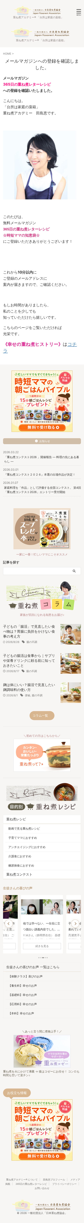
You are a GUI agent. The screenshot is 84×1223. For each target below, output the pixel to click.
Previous (9, 924)
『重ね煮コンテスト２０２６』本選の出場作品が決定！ (39, 474)
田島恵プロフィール (54, 1179)
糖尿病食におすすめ (21, 865)
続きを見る (42, 946)
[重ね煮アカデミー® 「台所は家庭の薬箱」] (38, 12)
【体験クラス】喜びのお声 (25, 976)
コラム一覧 (40, 715)
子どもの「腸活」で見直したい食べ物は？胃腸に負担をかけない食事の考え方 (29, 631)
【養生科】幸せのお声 (22, 985)
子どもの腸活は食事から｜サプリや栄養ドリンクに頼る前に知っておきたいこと (29, 661)
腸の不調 (32, 642)
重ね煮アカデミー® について (22, 1179)
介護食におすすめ (19, 856)
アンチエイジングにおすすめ (26, 847)
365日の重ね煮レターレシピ (31, 1183)
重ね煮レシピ (16, 819)
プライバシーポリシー (64, 1183)
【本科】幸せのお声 (21, 1013)
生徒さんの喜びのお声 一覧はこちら (33, 967)
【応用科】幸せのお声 (22, 1004)
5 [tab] (47, 958)
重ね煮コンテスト (19, 874)
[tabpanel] (42, 924)
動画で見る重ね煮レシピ (24, 828)
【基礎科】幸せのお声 (22, 995)
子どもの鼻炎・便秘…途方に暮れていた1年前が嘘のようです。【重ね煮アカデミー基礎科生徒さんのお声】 (41, 927)
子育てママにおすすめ (22, 837)
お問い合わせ (42, 1188)
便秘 (27, 695)
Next (75, 924)
